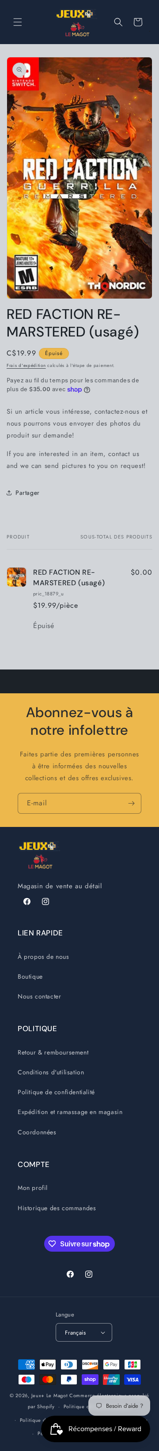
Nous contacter (39, 996)
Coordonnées (37, 1132)
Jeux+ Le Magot (49, 1395)
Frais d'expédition (26, 365)
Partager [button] (27, 492)
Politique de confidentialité (56, 1092)
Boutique (30, 976)
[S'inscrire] (131, 803)
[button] (17, 22)
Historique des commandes (57, 1208)
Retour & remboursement (53, 1052)
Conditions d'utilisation (51, 1072)
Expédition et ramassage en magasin (70, 1111)
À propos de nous (43, 956)
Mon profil (33, 1187)
